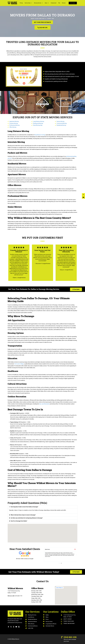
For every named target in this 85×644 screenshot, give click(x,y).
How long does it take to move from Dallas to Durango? (24, 506)
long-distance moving (39, 134)
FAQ (59, 3)
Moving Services (37, 3)
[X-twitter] (11, 626)
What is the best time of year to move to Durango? (23, 515)
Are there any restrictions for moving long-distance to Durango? (27, 518)
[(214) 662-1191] (62, 637)
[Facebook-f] (8, 626)
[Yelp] (13, 626)
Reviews (64, 3)
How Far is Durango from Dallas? (19, 521)
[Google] (19, 626)
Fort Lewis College (19, 364)
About (46, 3)
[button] (42, 506)
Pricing (21, 3)
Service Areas (28, 3)
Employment (53, 3)
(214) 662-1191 (70, 637)
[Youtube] (16, 626)
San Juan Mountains (44, 404)
